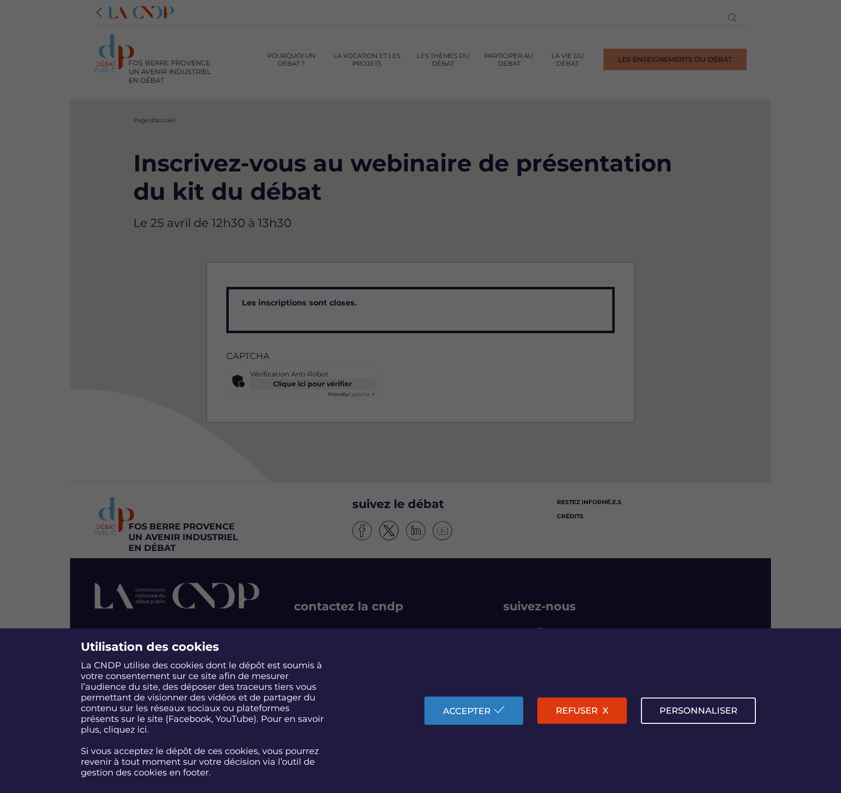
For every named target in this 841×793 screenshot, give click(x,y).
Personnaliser (698, 710)
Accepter (467, 711)
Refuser (577, 710)
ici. (143, 729)
